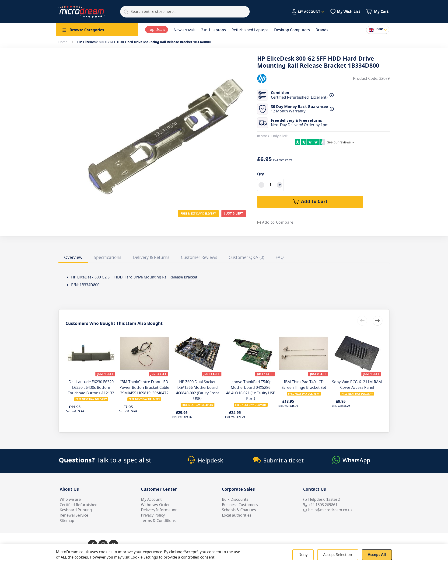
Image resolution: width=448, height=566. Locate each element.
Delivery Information (159, 510)
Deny (303, 555)
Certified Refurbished (79, 505)
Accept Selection (337, 555)
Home (62, 42)
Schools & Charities (239, 510)
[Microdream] (81, 12)
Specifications (107, 257)
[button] (307, 12)
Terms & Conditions (158, 521)
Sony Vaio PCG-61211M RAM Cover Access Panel (357, 384)
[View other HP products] (271, 78)
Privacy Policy (153, 515)
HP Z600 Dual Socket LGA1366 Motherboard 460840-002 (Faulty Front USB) (197, 390)
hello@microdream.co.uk (330, 510)
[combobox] (185, 11)
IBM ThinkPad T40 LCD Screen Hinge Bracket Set (304, 384)
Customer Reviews (199, 257)
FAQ (280, 257)
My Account (151, 499)
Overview (73, 257)
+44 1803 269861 (322, 505)
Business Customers (240, 505)
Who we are (70, 499)
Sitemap (67, 521)
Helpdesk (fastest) (324, 499)
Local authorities (236, 515)
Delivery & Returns (151, 257)
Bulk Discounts (235, 499)
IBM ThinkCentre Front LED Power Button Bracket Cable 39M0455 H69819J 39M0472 (144, 387)
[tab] (73, 258)
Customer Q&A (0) (246, 257)
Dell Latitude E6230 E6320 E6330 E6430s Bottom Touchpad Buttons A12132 (91, 387)
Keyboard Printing (76, 510)
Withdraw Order (155, 505)
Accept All (377, 555)
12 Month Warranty (288, 111)
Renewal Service (74, 515)
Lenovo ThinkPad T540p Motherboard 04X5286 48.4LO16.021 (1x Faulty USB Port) (250, 390)
